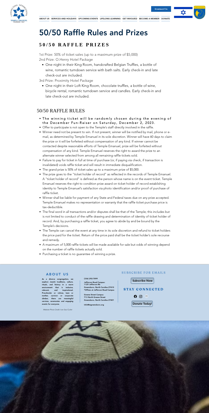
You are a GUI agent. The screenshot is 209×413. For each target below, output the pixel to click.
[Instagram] (141, 296)
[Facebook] (135, 296)
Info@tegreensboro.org (94, 305)
